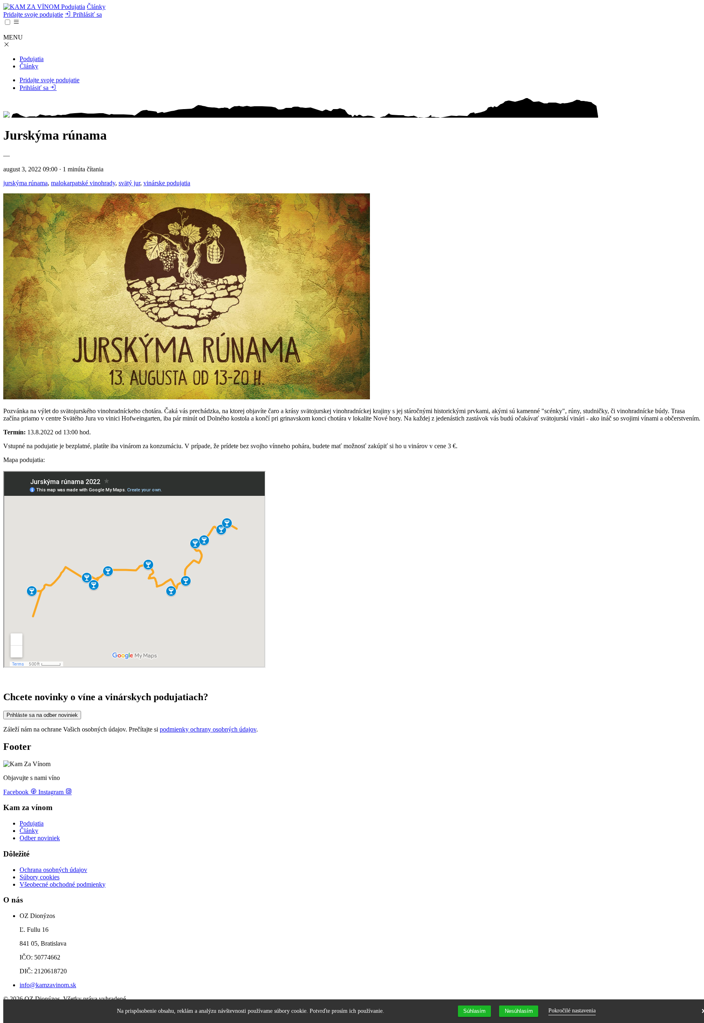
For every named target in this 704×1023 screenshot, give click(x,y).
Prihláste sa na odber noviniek (42, 715)
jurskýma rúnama (25, 183)
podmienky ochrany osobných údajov (208, 729)
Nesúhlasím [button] (519, 1011)
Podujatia (73, 6)
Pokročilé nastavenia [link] (572, 1011)
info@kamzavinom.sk (48, 984)
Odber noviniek (40, 838)
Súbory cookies (39, 877)
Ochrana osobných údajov (53, 869)
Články (96, 6)
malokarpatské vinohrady (83, 183)
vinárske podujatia (166, 183)
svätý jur (129, 183)
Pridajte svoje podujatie (33, 14)
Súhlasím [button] (474, 1011)
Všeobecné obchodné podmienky (63, 884)
